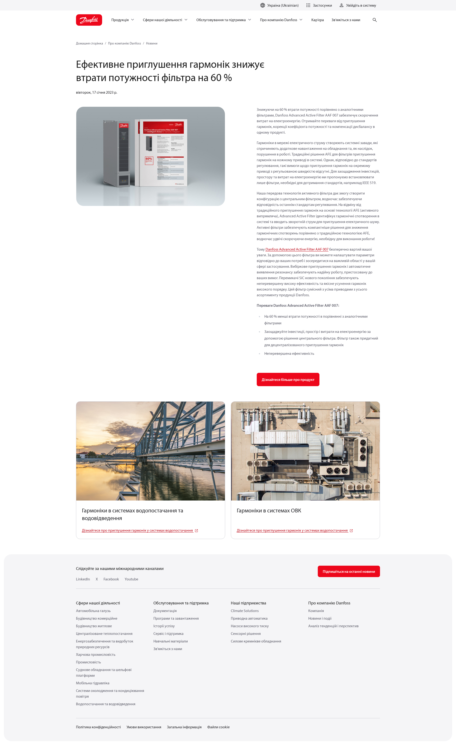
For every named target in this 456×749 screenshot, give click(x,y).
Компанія (316, 610)
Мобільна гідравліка (92, 683)
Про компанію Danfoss (124, 43)
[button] (318, 5)
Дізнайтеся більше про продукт (288, 379)
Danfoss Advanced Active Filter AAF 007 (297, 249)
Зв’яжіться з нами (167, 648)
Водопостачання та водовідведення (105, 703)
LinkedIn (83, 579)
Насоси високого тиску (250, 625)
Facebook (111, 579)
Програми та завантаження (176, 618)
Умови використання (144, 727)
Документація (165, 610)
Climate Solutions (245, 610)
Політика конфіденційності (98, 727)
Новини (151, 43)
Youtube (131, 579)
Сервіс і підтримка (168, 633)
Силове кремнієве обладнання (256, 641)
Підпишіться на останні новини (349, 571)
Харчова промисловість (95, 654)
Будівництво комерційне (96, 618)
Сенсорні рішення (246, 633)
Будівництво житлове (94, 625)
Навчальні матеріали (170, 641)
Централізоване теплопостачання (104, 633)
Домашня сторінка (89, 43)
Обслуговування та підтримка (181, 603)
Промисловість (88, 662)
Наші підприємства (248, 603)
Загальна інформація (184, 727)
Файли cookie (218, 727)
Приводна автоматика (249, 618)
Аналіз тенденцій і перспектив (333, 625)
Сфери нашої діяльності (98, 603)
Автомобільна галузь (93, 610)
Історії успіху (164, 625)
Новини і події (320, 618)
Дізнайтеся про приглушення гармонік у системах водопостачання (138, 530)
